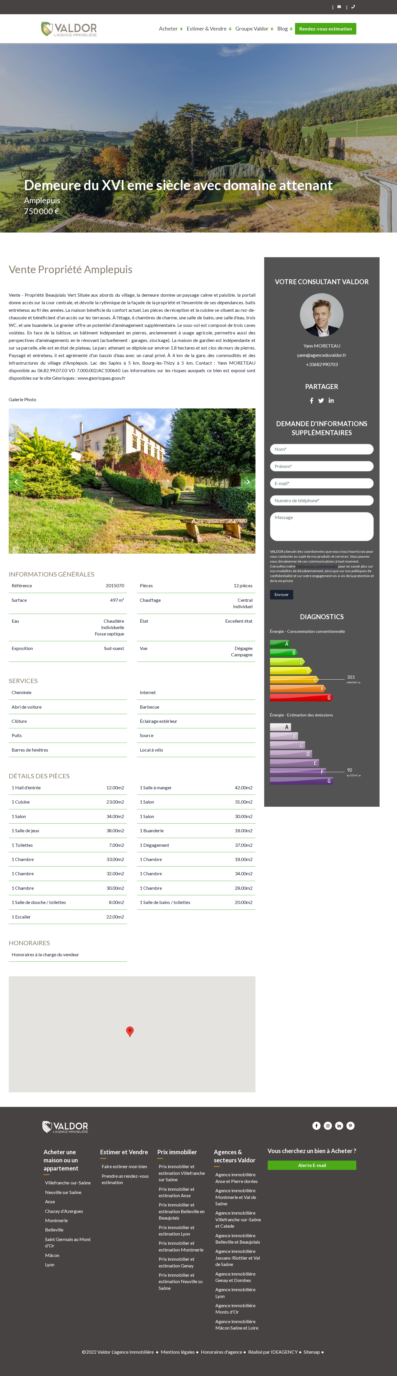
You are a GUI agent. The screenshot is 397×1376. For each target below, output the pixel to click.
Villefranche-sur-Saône (68, 1182)
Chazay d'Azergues (64, 1211)
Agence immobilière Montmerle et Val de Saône (235, 1197)
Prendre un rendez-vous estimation (125, 1179)
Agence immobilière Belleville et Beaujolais (237, 1238)
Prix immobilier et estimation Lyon (176, 1230)
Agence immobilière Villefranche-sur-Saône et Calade (238, 1219)
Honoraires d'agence (221, 1352)
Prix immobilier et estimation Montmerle (181, 1246)
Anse (50, 1201)
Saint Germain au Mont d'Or (68, 1242)
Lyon (49, 1264)
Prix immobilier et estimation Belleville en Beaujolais (182, 1211)
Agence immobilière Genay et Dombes (235, 1277)
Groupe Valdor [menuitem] (252, 28)
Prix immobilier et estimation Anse (176, 1192)
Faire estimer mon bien (124, 1166)
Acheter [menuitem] (168, 28)
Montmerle (56, 1220)
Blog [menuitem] (282, 28)
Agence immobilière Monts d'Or (235, 1308)
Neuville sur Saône (63, 1192)
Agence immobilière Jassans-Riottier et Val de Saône (237, 1257)
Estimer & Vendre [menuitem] (207, 28)
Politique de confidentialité (317, 566)
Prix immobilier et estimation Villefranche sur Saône (182, 1173)
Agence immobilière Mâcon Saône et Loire (236, 1324)
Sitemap (312, 1352)
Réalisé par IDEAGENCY (273, 1352)
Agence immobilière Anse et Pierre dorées (236, 1178)
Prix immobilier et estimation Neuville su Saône (181, 1281)
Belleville (54, 1229)
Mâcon (52, 1255)
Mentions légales (178, 1352)
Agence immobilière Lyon (235, 1292)
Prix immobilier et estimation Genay (176, 1262)
